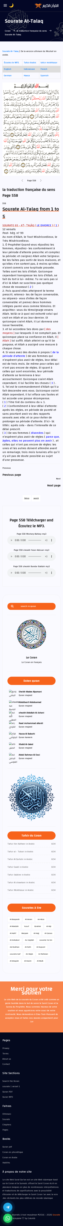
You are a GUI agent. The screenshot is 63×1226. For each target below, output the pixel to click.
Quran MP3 (7, 1097)
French (44, 69)
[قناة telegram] (7, 1207)
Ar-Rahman (43, 954)
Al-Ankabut (15, 940)
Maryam (24, 933)
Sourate (6, 1119)
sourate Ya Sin (45, 940)
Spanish (44, 75)
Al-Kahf (13, 933)
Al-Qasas (48, 933)
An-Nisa (41, 919)
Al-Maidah (14, 926)
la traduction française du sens (32, 31)
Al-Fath (28, 947)
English (7, 69)
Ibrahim (37, 926)
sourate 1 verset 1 (11, 1086)
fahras (26, 498)
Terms (5, 1054)
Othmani (6, 1114)
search (36, 498)
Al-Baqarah (15, 919)
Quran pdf (7, 1147)
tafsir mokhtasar (49, 63)
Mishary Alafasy (33, 534)
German (7, 75)
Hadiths (6, 1163)
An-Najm (29, 954)
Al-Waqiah (14, 961)
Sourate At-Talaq (10, 51)
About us (6, 1059)
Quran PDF (7, 1092)
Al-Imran (28, 919)
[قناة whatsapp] (7, 1218)
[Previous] (22, 181)
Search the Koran (10, 1081)
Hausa (27, 75)
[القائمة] (5, 5)
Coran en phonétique (12, 1152)
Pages (5, 1130)
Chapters (6, 1125)
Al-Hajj (36, 933)
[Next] (41, 181)
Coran (8, 31)
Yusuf (26, 926)
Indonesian (29, 69)
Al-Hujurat (41, 947)
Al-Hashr (28, 961)
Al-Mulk (40, 961)
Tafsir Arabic (30, 63)
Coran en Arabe (9, 1157)
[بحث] (12, 606)
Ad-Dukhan (14, 947)
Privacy (5, 1048)
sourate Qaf (15, 954)
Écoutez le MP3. (11, 63)
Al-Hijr (48, 926)
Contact (6, 1064)
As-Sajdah (29, 940)
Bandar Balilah (38, 566)
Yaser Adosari (37, 550)
